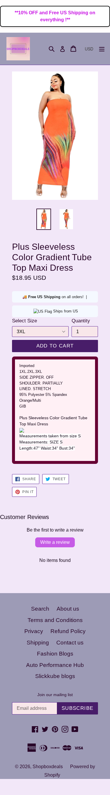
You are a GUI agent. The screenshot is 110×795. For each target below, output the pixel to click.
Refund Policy (68, 631)
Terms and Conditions (55, 620)
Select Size (24, 321)
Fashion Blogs (55, 654)
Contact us (70, 643)
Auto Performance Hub (55, 665)
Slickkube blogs (55, 676)
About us (68, 609)
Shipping (38, 643)
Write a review (55, 542)
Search (40, 609)
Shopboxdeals (48, 766)
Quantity (81, 321)
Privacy (33, 631)
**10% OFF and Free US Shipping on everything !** (55, 16)
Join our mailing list (55, 694)
